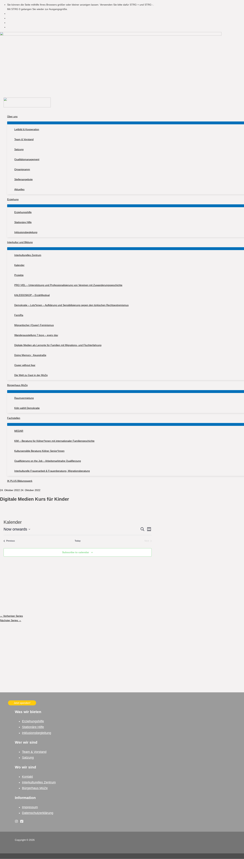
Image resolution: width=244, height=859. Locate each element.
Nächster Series (10, 620)
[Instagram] (16, 822)
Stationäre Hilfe (33, 727)
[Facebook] (21, 822)
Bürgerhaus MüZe (35, 788)
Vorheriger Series (11, 615)
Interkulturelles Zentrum (39, 782)
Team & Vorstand (34, 752)
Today (78, 541)
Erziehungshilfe (33, 721)
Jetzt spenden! (22, 702)
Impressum (30, 807)
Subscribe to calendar (75, 552)
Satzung (28, 757)
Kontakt (27, 776)
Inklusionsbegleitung (36, 733)
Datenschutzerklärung (37, 813)
